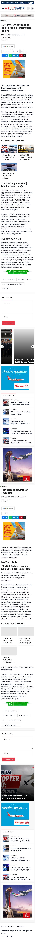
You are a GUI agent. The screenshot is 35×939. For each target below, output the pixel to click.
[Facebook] (2, 934)
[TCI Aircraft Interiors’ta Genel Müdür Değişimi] (17, 412)
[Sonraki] (32, 346)
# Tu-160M (6, 289)
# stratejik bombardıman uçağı (13, 284)
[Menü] (2, 8)
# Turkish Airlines (15, 719)
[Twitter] (7, 934)
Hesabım (18, 929)
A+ (22, 51)
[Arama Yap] (28, 8)
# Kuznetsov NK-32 (8, 279)
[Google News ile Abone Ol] (8, 46)
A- (26, 51)
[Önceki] (2, 346)
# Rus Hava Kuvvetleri (25, 279)
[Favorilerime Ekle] (13, 51)
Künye (12, 929)
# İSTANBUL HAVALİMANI (10, 709)
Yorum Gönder (8, 323)
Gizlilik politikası (27, 929)
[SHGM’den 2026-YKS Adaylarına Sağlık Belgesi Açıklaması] (17, 346)
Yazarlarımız (5, 929)
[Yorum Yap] (18, 51)
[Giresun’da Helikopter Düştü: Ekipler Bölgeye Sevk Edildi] (17, 402)
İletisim (3, 932)
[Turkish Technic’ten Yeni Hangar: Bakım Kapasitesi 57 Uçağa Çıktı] (17, 440)
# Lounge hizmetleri (9, 714)
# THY (4, 719)
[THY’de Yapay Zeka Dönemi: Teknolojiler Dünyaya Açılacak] (17, 431)
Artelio (28, 925)
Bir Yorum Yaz (7, 297)
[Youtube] (11, 934)
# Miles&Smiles (23, 714)
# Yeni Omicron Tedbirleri (11, 724)
